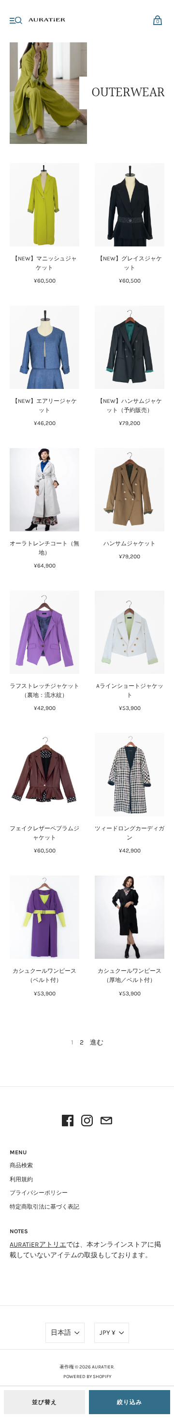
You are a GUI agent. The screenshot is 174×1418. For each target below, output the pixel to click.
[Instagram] (87, 1122)
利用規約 (21, 1179)
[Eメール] (106, 1122)
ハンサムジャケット (129, 543)
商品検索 (21, 1165)
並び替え (44, 1402)
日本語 (61, 1332)
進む (96, 1042)
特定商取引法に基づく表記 (44, 1206)
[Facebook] (67, 1122)
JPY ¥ (108, 1332)
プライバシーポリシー (39, 1192)
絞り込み (129, 1402)
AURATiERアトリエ (38, 1244)
